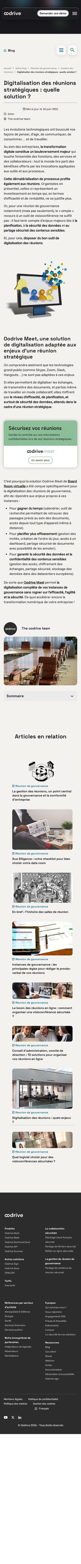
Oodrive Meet (34, 582)
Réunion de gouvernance (44, 68)
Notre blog (21, 68)
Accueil (7, 68)
